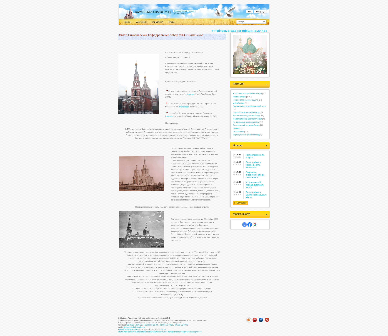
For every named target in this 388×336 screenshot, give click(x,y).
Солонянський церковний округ (246, 125)
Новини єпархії (239, 97)
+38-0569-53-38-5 (133, 325)
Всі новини (241, 203)
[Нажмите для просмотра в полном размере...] (138, 113)
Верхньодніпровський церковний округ (249, 106)
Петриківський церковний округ (246, 122)
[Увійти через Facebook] (249, 224)
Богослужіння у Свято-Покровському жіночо (256, 195)
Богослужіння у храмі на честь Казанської (253, 165)
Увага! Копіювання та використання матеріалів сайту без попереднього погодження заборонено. (160, 332)
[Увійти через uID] (244, 224)
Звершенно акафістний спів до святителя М (255, 175)
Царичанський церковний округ (246, 112)
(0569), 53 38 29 (166, 325)
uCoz (163, 329)
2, (142, 325)
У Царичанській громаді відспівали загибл (255, 185)
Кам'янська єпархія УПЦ (128, 329)
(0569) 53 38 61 (181, 325)
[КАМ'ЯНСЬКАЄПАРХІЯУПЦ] (153, 11)
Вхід (249, 12)
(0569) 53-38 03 (151, 325)
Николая (190, 94)
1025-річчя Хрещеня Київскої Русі (247, 94)
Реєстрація (260, 12)
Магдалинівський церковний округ (247, 119)
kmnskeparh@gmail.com (134, 327)
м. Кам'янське (238, 103)
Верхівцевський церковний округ (247, 135)
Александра (184, 107)
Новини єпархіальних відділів (245, 100)
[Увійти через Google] (255, 224)
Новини (236, 128)
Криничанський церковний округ (246, 116)
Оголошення (238, 132)
